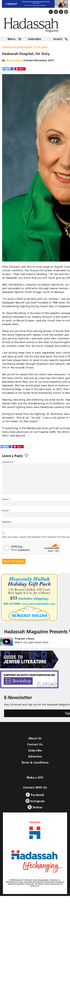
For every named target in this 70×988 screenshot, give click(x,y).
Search (57, 41)
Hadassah (9, 49)
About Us (35, 740)
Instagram (37, 803)
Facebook (37, 797)
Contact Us (35, 746)
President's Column (33, 49)
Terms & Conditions (35, 764)
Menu (11, 41)
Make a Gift (35, 779)
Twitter (37, 809)
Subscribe (34, 41)
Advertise (35, 758)
